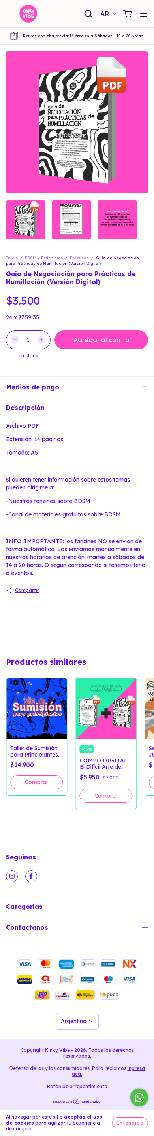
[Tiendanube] (77, 1103)
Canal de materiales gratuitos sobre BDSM (64, 514)
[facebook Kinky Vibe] (31, 876)
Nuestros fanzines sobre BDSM (49, 500)
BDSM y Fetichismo (44, 257)
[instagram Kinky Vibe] (12, 876)
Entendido (130, 1123)
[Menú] (144, 14)
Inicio (12, 257)
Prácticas (79, 257)
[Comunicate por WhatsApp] (139, 1097)
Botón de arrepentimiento (77, 1086)
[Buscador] (88, 14)
